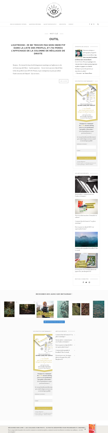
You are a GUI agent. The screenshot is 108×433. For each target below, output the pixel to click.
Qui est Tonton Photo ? (50, 24)
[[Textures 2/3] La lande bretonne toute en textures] (80, 309)
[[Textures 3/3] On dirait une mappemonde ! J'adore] (62, 309)
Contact (71, 24)
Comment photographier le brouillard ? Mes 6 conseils (63, 351)
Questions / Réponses (35, 24)
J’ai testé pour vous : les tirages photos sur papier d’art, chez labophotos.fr (63, 357)
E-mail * (79, 150)
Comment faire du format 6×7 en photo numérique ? (64, 335)
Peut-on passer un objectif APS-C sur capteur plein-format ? (64, 346)
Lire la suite (63, 81)
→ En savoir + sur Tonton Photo (83, 73)
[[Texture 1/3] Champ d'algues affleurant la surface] (98, 309)
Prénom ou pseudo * (82, 144)
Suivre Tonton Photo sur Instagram (55, 321)
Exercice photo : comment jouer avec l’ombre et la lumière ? (64, 341)
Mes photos (62, 24)
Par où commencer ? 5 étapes (18, 24)
